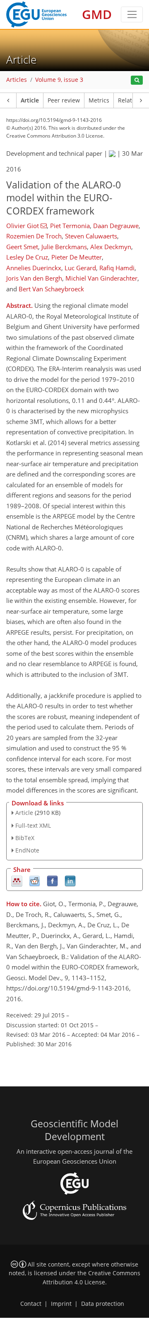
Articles (16, 79)
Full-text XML (33, 825)
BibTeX (24, 838)
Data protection (102, 1303)
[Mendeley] (16, 881)
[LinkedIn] (70, 881)
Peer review (64, 100)
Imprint (61, 1303)
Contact (30, 1303)
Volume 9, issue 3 (59, 79)
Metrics (99, 100)
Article (30, 100)
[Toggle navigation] (132, 14)
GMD (97, 14)
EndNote (27, 850)
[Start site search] (137, 80)
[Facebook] (52, 881)
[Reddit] (34, 881)
